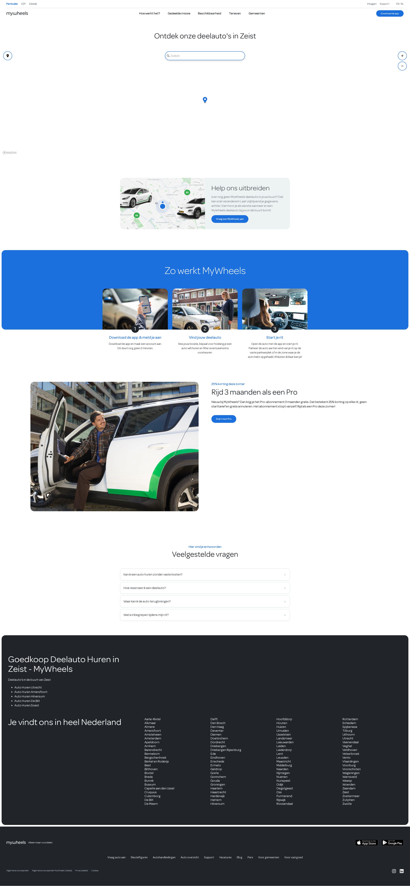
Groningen (217, 784)
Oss (279, 792)
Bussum (150, 784)
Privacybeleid (81, 870)
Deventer (217, 731)
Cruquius (150, 792)
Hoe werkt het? (149, 13)
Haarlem (216, 788)
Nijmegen (283, 773)
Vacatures (225, 857)
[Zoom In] (402, 55)
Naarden (282, 769)
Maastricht (283, 761)
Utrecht (347, 738)
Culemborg (152, 796)
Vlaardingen (350, 761)
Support (384, 3)
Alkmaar (150, 723)
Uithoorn (348, 734)
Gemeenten (257, 13)
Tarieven (235, 13)
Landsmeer (284, 738)
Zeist (345, 792)
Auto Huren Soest (26, 705)
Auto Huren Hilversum (29, 696)
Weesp (347, 780)
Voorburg (349, 765)
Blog (239, 857)
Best (147, 765)
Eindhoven (217, 757)
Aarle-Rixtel (152, 719)
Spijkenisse (349, 727)
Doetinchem (219, 738)
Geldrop (216, 769)
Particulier (12, 3)
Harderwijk (217, 796)
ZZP (23, 3)
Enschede (217, 761)
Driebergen (218, 746)
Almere (149, 727)
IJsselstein (283, 734)
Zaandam (348, 788)
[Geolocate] (7, 55)
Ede (213, 754)
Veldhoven (349, 750)
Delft (214, 719)
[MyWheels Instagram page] (394, 871)
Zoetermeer (351, 796)
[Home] (17, 13)
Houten (281, 723)
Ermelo (215, 765)
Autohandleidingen (164, 857)
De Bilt (148, 800)
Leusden (282, 757)
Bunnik (149, 780)
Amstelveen (152, 734)
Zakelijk (33, 3)
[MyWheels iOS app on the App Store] (366, 842)
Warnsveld (349, 777)
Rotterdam (350, 719)
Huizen (281, 727)
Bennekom (152, 754)
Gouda (215, 780)
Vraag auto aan (116, 857)
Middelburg (284, 765)
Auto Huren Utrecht (28, 687)
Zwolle (347, 804)
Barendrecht (153, 750)
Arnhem (150, 746)
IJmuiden (282, 731)
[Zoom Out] (402, 66)
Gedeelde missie (179, 13)
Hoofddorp (284, 719)
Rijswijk (281, 800)
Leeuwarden (285, 742)
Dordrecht (217, 742)
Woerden (348, 784)
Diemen (215, 734)
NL (402, 3)
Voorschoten (351, 769)
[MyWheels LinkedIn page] (402, 871)
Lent (279, 754)
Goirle (214, 773)
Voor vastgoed (293, 857)
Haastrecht (218, 792)
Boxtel (149, 773)
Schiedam (349, 723)
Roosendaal (284, 804)
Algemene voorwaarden (17, 870)
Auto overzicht (190, 857)
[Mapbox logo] (10, 152)
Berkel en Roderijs (156, 761)
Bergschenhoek (155, 757)
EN (397, 3)
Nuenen (281, 777)
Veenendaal (350, 742)
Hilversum (217, 804)
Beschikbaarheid (209, 13)
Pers (250, 857)
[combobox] (205, 55)
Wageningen (351, 773)
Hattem (215, 800)
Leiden (281, 746)
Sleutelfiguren (139, 857)
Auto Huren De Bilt (27, 701)
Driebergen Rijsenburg (225, 750)
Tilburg (347, 731)
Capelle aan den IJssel (159, 788)
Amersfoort (152, 731)
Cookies (95, 870)
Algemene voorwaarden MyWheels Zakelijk (52, 870)
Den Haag (217, 727)
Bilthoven (151, 769)
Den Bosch (217, 723)
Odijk (279, 784)
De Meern (151, 804)
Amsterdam (152, 738)
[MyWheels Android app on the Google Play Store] (392, 842)
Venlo (346, 757)
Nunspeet (283, 780)
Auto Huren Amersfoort (30, 692)
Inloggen (372, 3)
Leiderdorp (284, 750)
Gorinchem (218, 777)
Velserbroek (350, 754)
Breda (148, 777)
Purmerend (284, 796)
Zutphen (348, 800)
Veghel (347, 746)
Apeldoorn (151, 742)
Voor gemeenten (268, 857)
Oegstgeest (284, 788)
